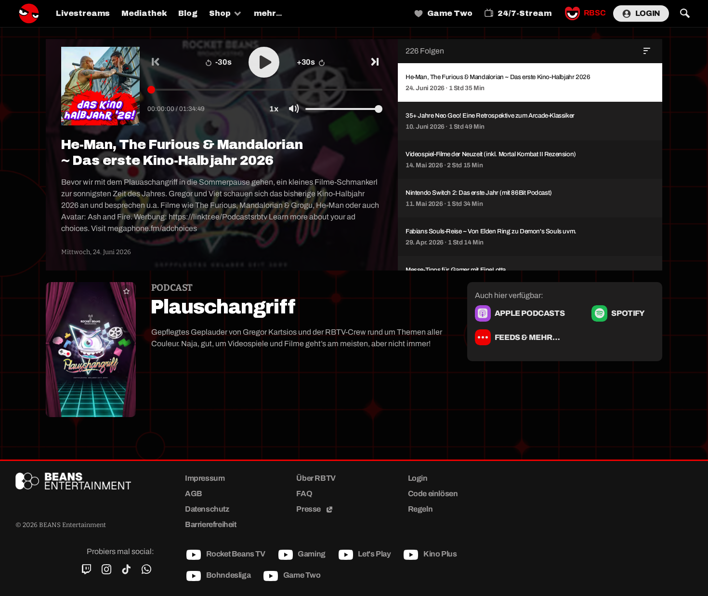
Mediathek (144, 13)
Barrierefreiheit (210, 524)
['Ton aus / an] (294, 109)
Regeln (420, 509)
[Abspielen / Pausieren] (264, 62)
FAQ (304, 493)
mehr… (268, 13)
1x (273, 109)
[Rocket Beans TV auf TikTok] (126, 569)
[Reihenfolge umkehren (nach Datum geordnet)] (647, 51)
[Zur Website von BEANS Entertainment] (84, 481)
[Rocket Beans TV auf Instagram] (106, 569)
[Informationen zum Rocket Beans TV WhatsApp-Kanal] (146, 569)
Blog (187, 13)
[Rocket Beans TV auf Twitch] (86, 569)
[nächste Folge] (374, 62)
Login (647, 13)
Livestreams (83, 13)
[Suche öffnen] (685, 13)
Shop (220, 13)
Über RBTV (315, 478)
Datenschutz (207, 509)
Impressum (204, 478)
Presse (309, 509)
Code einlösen (433, 493)
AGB (193, 493)
